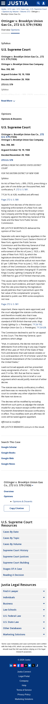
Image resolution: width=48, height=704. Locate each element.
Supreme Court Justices (16, 556)
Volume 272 (25, 12)
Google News (8, 463)
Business (8, 603)
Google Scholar (9, 447)
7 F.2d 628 (41, 327)
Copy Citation (17, 508)
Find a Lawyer (10, 591)
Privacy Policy (24, 694)
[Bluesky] (29, 665)
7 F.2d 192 (37, 324)
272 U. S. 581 (22, 189)
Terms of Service (24, 690)
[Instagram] (22, 665)
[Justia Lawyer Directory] (37, 665)
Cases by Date (11, 531)
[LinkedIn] (11, 665)
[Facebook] (18, 665)
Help (24, 685)
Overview (5, 29)
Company (24, 681)
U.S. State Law (11, 621)
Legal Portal (24, 676)
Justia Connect (24, 672)
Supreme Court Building (16, 562)
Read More (6, 100)
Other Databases (12, 628)
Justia (3, 9)
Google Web (7, 458)
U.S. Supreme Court (38, 9)
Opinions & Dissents (11, 118)
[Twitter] (33, 665)
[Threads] (25, 665)
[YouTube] (14, 665)
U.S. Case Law (23, 9)
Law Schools (9, 609)
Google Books (8, 452)
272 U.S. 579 (7, 160)
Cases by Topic (11, 537)
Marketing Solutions (14, 634)
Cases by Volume (12, 544)
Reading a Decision (13, 574)
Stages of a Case (12, 568)
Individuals (9, 597)
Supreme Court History (15, 550)
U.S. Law (11, 9)
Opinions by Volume (10, 12)
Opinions (15, 29)
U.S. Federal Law (12, 615)
